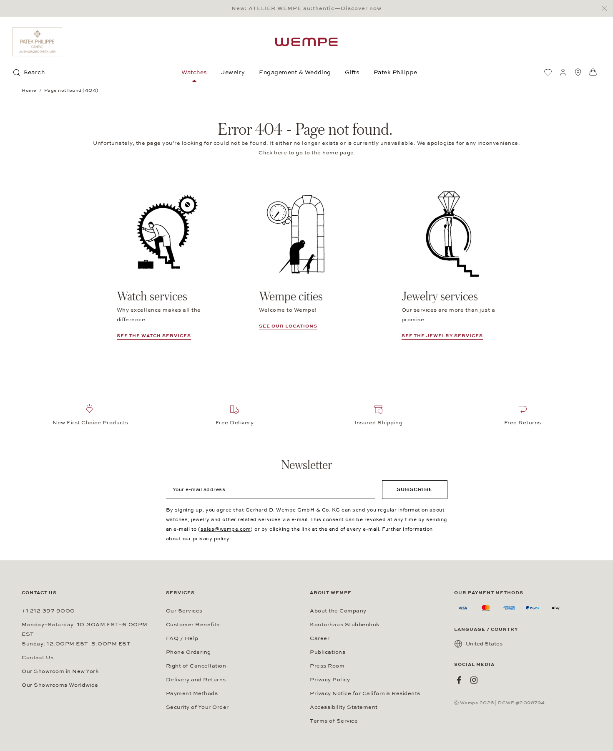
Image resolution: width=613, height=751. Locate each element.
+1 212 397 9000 (48, 610)
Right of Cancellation (196, 666)
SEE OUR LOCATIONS (288, 326)
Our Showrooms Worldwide (60, 685)
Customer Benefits (193, 624)
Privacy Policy (330, 679)
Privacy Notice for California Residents (365, 693)
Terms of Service (334, 721)
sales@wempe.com (226, 529)
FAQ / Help (182, 638)
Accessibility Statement (344, 707)
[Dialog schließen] (606, 8)
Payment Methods (192, 693)
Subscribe (415, 489)
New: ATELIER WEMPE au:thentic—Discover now (306, 8)
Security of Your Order (197, 707)
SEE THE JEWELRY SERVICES (442, 335)
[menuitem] (547, 72)
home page (338, 152)
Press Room (327, 666)
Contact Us (37, 657)
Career (319, 638)
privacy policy (211, 539)
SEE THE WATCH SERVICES (154, 335)
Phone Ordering (188, 652)
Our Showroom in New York (60, 671)
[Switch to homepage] (306, 42)
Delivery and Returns (196, 679)
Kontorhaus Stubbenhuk (344, 624)
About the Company (338, 610)
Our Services (184, 610)
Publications (327, 652)
